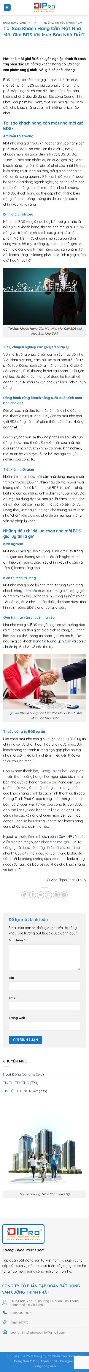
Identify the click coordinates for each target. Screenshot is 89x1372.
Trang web (17, 1018)
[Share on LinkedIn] (64, 894)
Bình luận (17, 940)
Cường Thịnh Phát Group (59, 771)
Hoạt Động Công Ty (17, 22)
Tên (11, 978)
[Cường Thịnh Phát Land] (44, 7)
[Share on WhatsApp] (25, 894)
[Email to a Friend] (48, 894)
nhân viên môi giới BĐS (59, 842)
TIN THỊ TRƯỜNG (42, 22)
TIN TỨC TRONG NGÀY (69, 22)
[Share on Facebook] (32, 894)
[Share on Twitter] (40, 894)
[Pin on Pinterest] (56, 894)
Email (13, 998)
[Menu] (7, 7)
